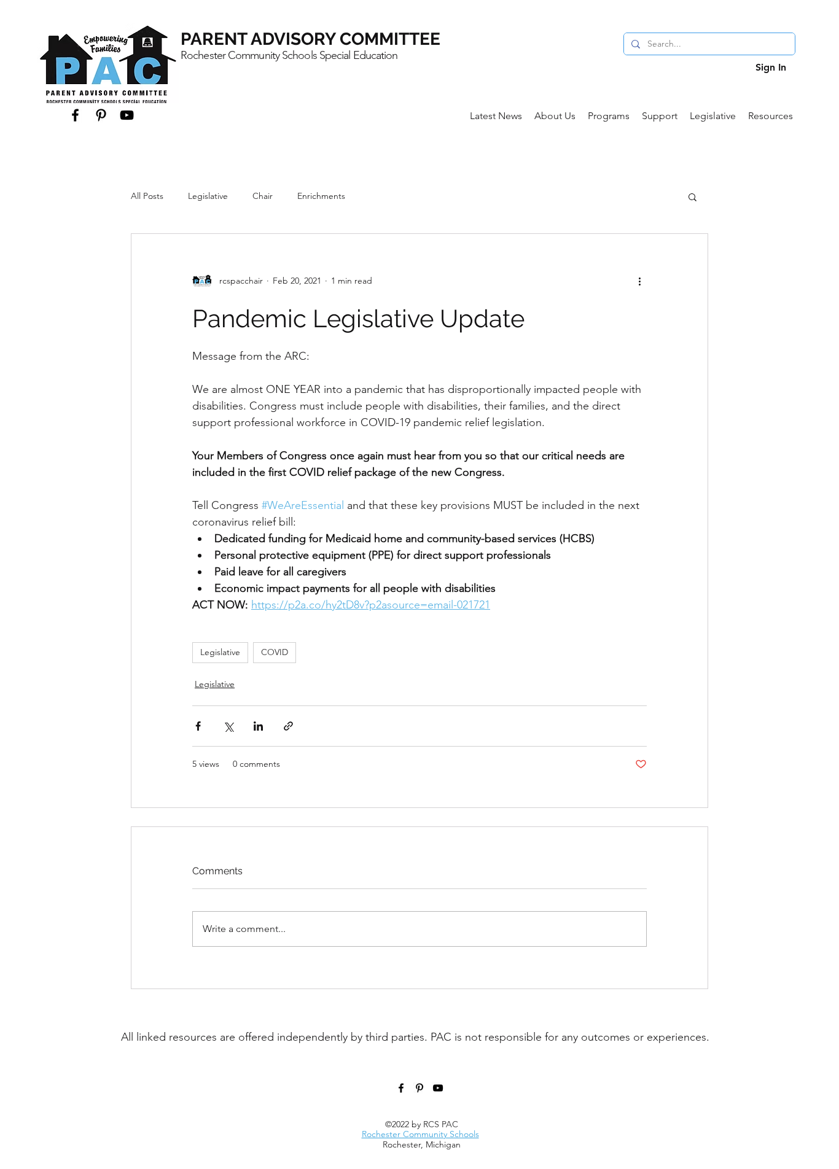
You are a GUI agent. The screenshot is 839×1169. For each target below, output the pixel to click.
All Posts (147, 195)
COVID (274, 652)
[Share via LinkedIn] (258, 726)
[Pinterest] (101, 115)
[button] (555, 116)
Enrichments (321, 195)
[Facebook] (75, 115)
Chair (262, 195)
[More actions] (639, 280)
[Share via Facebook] (198, 726)
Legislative (208, 195)
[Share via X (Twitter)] (228, 726)
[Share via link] (288, 726)
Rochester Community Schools (420, 1134)
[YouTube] (127, 115)
